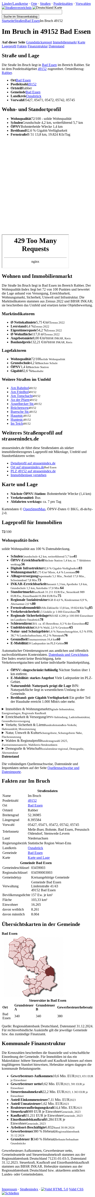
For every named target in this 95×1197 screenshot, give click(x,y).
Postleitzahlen (63, 3)
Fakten (22, 46)
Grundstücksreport (39, 42)
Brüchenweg (19, 408)
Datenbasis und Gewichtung (68, 654)
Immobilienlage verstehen (28, 475)
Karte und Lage (39, 857)
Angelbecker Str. (22, 404)
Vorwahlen (83, 3)
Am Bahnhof (20, 388)
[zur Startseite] (17, 7)
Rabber (7, 73)
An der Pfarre (20, 400)
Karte (81, 42)
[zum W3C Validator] (54, 1189)
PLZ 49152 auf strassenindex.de (33, 471)
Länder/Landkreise (15, 3)
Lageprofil (9, 46)
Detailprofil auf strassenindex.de (33, 463)
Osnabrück (33, 96)
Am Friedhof (20, 392)
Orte (34, 3)
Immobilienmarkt (65, 42)
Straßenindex (29, 1189)
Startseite (8, 21)
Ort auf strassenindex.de (27, 467)
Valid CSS (76, 1189)
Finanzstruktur (38, 46)
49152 (42, 69)
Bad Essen (32, 21)
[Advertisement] (47, 187)
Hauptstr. (17, 415)
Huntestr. (17, 419)
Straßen (45, 3)
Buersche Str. (20, 411)
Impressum (9, 1189)
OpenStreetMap (34, 509)
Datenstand (56, 46)
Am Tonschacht (22, 396)
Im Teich (17, 423)
